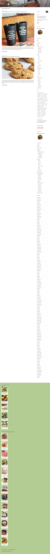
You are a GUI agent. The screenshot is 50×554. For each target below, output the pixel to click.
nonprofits (43, 105)
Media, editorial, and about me (41, 28)
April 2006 (38, 364)
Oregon (39, 83)
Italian (43, 102)
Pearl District (39, 51)
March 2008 (38, 330)
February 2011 (39, 279)
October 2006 (39, 355)
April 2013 (38, 241)
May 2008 (38, 327)
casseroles (38, 95)
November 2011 (39, 266)
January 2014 (38, 228)
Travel (38, 76)
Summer (39, 73)
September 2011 (39, 269)
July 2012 (38, 254)
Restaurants (38, 66)
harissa (38, 102)
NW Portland (39, 49)
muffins (46, 103)
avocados (38, 92)
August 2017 (38, 210)
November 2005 (39, 371)
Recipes (38, 54)
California (39, 79)
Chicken (39, 56)
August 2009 (39, 305)
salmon (42, 112)
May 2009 (38, 310)
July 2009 (38, 307)
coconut (42, 96)
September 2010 (39, 286)
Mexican (43, 103)
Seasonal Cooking (39, 68)
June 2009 (38, 308)
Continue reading (4, 51)
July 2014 (38, 219)
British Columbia (40, 77)
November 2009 (39, 301)
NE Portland (39, 48)
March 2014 (38, 225)
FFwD (44, 99)
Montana (39, 80)
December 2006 (39, 352)
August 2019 (38, 197)
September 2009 (39, 304)
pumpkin (38, 109)
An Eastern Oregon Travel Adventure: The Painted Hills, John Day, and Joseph (14, 11)
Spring (39, 72)
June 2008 (38, 326)
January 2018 (38, 206)
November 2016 (39, 213)
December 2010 (39, 282)
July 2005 (38, 377)
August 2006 (39, 358)
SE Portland (39, 52)
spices (45, 112)
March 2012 (38, 260)
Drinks (38, 44)
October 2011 (39, 267)
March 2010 (38, 295)
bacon (42, 92)
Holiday (39, 70)
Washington (39, 86)
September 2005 (39, 374)
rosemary (38, 112)
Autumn (39, 69)
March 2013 (38, 242)
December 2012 (39, 247)
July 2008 (38, 324)
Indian (41, 102)
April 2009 (38, 311)
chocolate (38, 96)
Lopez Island (39, 103)
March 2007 (38, 348)
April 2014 (38, 223)
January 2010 (38, 298)
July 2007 (38, 342)
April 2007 (38, 346)
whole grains (39, 116)
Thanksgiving (43, 113)
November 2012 (39, 248)
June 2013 (38, 238)
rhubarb (44, 109)
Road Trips (39, 84)
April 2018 (38, 203)
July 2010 (38, 289)
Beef (38, 55)
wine (42, 116)
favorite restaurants (40, 99)
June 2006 (38, 361)
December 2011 (39, 264)
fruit (46, 99)
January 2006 (39, 368)
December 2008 (39, 317)
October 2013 (39, 232)
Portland (38, 150)
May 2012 (38, 257)
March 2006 (38, 365)
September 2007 (39, 339)
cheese (45, 95)
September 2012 (39, 251)
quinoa (41, 109)
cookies (45, 96)
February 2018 (39, 204)
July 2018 (38, 201)
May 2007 (38, 345)
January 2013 (38, 245)
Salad (38, 62)
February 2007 (39, 349)
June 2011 (38, 273)
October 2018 (39, 200)
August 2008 (39, 323)
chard (42, 95)
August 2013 (38, 235)
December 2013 (39, 229)
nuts (46, 105)
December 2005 (39, 370)
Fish (38, 59)
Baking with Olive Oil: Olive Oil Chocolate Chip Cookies (10, 56)
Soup (38, 63)
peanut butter (39, 106)
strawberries (39, 113)
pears (43, 106)
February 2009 (39, 314)
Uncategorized (39, 192)
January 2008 (39, 333)
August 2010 (38, 288)
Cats (37, 41)
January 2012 (38, 263)
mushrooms (39, 105)
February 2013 (39, 244)
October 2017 (39, 207)
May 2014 (38, 222)
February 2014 (39, 226)
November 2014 (39, 216)
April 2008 (38, 329)
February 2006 (39, 367)
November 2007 (39, 336)
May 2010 (38, 292)
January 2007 (38, 351)
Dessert (39, 58)
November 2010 (39, 283)
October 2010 (39, 285)
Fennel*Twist (17, 3)
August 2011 (38, 270)
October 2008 (39, 320)
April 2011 (38, 276)
